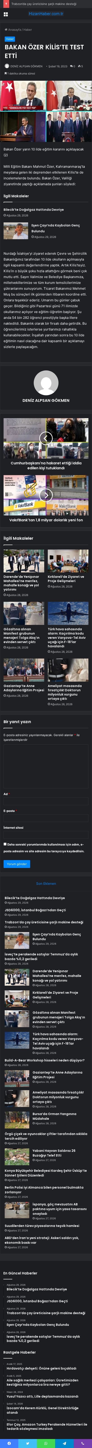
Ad (7, 794)
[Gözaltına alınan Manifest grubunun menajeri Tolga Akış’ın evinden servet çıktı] (24, 613)
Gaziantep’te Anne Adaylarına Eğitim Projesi (24, 688)
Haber (27, 29)
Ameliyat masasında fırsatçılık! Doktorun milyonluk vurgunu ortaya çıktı (65, 692)
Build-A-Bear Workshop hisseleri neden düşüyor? (45, 1060)
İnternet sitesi (13, 827)
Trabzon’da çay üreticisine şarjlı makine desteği (43, 4)
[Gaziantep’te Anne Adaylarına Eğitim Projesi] (24, 670)
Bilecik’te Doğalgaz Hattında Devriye (34, 209)
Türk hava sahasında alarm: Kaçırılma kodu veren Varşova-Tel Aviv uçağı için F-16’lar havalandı (67, 637)
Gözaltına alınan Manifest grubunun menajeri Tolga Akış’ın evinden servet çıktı (22, 635)
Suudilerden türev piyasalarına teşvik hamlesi (42, 1226)
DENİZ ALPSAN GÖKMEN (26, 66)
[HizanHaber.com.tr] (46, 13)
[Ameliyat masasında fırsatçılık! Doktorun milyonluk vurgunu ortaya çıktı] (68, 670)
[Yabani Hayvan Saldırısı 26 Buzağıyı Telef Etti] (17, 1156)
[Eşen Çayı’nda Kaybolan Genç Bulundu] (16, 230)
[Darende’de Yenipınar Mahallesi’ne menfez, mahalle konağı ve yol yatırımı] (24, 561)
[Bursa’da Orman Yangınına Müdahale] (17, 1120)
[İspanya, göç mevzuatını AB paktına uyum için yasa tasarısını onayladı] (17, 1210)
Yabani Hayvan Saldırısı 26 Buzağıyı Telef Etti (54, 1153)
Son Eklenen (46, 883)
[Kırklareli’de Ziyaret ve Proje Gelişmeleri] (68, 561)
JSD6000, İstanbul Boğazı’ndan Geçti (35, 910)
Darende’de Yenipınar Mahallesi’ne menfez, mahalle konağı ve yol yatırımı (21, 583)
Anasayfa (14, 29)
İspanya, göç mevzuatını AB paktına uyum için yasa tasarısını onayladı (60, 1209)
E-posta (10, 811)
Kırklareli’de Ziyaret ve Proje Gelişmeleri (66, 578)
